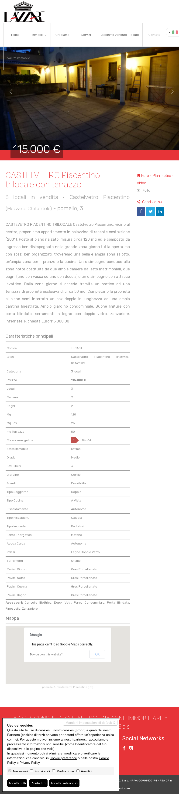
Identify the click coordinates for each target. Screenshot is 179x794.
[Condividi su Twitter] (150, 211)
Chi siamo (62, 35)
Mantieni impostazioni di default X (90, 722)
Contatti (154, 35)
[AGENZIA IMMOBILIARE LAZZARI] (24, 11)
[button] (9, 92)
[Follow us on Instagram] (131, 749)
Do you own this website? (46, 654)
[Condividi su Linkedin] (160, 211)
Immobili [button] (38, 35)
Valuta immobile (18, 58)
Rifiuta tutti (38, 783)
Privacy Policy (30, 762)
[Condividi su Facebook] (141, 211)
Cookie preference (63, 758)
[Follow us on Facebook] (124, 749)
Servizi (86, 35)
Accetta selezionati (64, 783)
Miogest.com (121, 788)
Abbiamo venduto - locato (120, 35)
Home (15, 35)
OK (97, 654)
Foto (145, 190)
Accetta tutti (17, 783)
